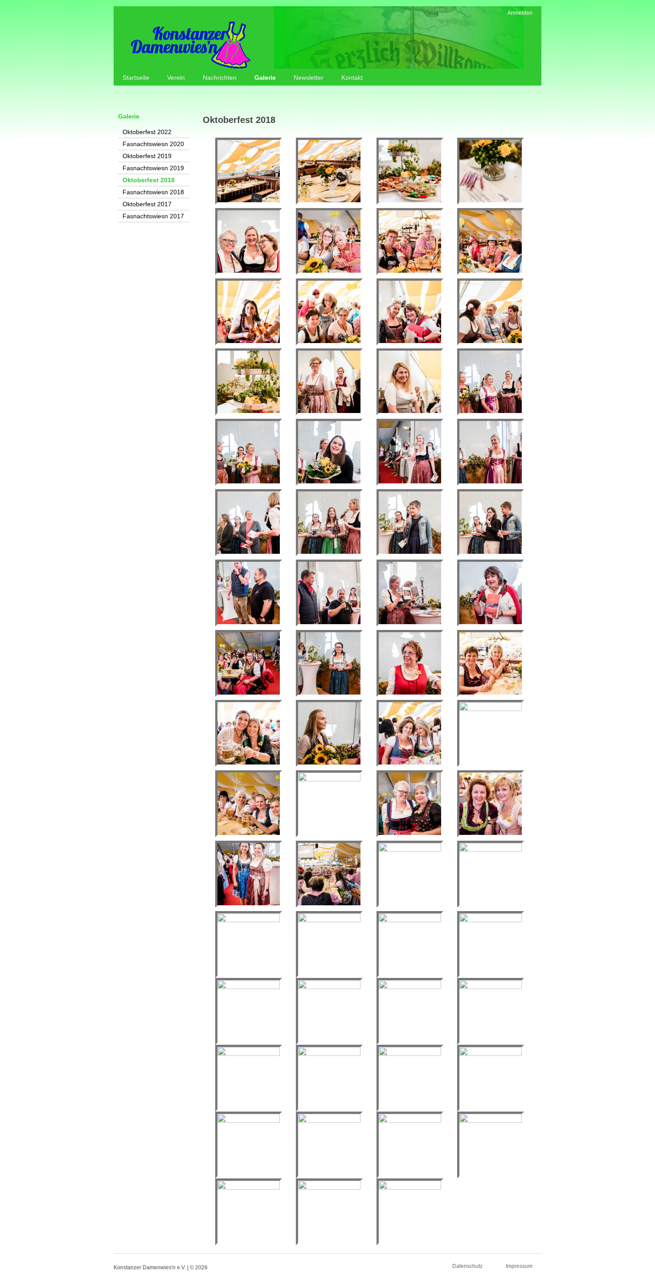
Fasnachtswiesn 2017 (153, 216)
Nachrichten (220, 77)
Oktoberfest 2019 (147, 155)
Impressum (519, 1266)
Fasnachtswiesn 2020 (153, 143)
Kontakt (352, 77)
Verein (176, 77)
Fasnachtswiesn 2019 (153, 168)
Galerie (265, 77)
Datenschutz (467, 1266)
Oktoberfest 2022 (147, 131)
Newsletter (308, 77)
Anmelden (520, 13)
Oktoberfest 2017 (147, 204)
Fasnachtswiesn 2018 (153, 192)
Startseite (136, 77)
